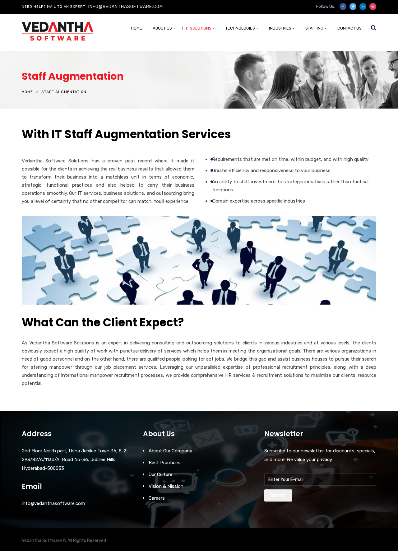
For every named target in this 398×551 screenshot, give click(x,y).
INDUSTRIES (280, 28)
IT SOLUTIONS (198, 28)
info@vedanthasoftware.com (125, 6)
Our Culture (160, 474)
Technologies (240, 28)
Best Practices (164, 462)
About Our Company (170, 451)
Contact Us (349, 28)
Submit (278, 495)
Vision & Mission (166, 486)
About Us (162, 28)
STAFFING (314, 28)
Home (136, 28)
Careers (157, 498)
